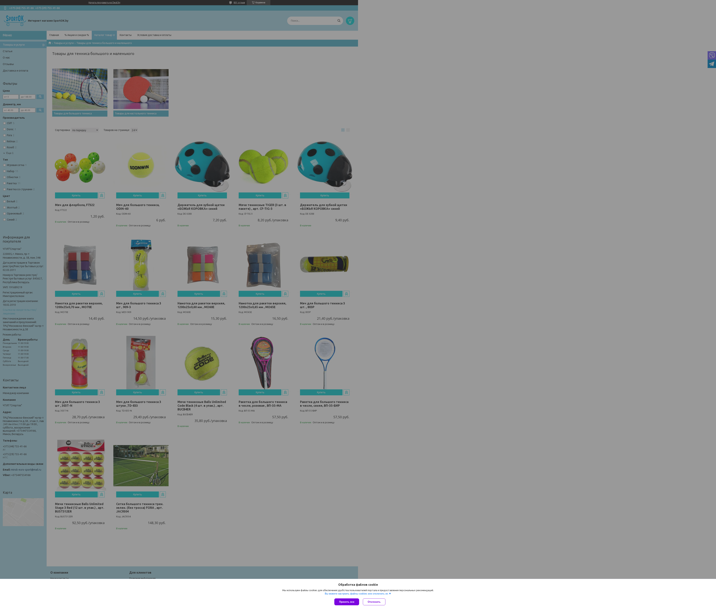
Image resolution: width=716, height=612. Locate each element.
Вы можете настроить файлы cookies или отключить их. (357, 593)
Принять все (346, 601)
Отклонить (374, 601)
